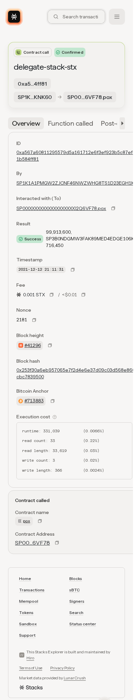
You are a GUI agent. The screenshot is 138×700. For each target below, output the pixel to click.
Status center (82, 623)
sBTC (74, 589)
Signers (76, 601)
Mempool (28, 601)
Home (25, 578)
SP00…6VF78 (32, 542)
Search (76, 612)
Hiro (30, 657)
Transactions (32, 589)
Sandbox (28, 623)
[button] (121, 123)
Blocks (75, 578)
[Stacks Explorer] (14, 17)
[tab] (26, 123)
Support (27, 635)
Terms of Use (30, 667)
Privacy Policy (62, 667)
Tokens (26, 612)
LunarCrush (75, 677)
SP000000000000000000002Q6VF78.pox (61, 208)
